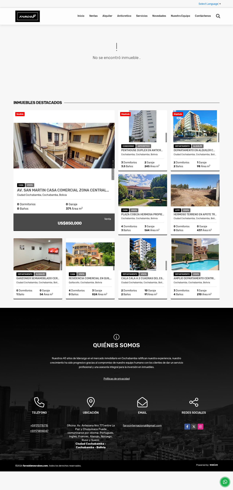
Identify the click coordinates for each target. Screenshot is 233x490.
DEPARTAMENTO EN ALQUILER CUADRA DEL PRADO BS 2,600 (195, 150)
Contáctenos (203, 15)
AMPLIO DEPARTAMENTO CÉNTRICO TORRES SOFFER (195, 278)
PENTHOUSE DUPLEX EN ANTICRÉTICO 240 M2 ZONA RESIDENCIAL (142, 150)
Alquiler (107, 15)
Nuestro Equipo (180, 15)
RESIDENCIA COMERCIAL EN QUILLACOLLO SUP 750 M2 (90, 278)
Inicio (81, 15)
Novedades (159, 15)
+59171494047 (39, 431)
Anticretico (124, 15)
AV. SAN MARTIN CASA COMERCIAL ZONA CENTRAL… (63, 190)
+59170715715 (39, 425)
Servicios (141, 15)
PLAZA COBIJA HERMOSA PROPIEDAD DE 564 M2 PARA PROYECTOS (142, 214)
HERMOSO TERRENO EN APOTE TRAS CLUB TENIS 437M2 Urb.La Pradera (195, 214)
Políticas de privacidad (117, 378)
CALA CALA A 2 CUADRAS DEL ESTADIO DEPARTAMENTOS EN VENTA (142, 278)
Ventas (93, 15)
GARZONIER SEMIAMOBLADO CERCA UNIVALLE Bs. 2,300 (37, 278)
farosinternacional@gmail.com (142, 425)
